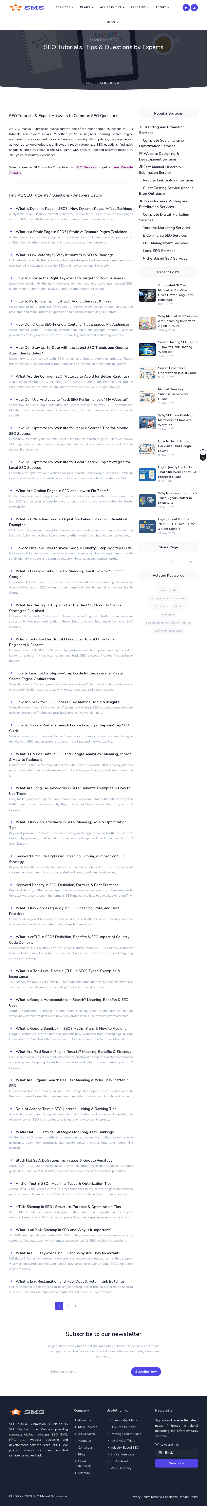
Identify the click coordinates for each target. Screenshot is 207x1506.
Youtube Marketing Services (166, 227)
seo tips (179, 606)
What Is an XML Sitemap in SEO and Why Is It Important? (64, 1229)
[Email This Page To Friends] (190, 561)
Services (63, 7)
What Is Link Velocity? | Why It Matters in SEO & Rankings (65, 255)
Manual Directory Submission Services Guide (173, 394)
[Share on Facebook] (146, 561)
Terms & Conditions (164, 1497)
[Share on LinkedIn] (161, 561)
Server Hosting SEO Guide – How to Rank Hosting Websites (177, 347)
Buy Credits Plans (123, 1427)
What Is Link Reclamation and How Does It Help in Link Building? (70, 1281)
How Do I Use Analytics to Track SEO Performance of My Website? (72, 399)
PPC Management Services (165, 243)
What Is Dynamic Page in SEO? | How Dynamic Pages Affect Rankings (74, 208)
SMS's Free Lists (122, 1454)
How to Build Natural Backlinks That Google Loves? (175, 446)
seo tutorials (168, 590)
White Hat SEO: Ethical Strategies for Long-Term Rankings (65, 1132)
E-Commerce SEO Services (164, 235)
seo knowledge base (168, 631)
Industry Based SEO (124, 1447)
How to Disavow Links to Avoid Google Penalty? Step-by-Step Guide (74, 548)
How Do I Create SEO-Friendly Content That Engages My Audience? (73, 324)
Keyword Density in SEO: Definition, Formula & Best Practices (67, 884)
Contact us (85, 1447)
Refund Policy (188, 1497)
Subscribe (176, 1463)
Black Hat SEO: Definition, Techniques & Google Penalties (64, 1160)
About (160, 7)
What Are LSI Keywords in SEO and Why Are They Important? (68, 1253)
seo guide (168, 614)
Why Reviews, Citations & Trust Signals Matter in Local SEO (177, 498)
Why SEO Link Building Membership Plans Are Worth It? (175, 420)
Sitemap (83, 1473)
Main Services (87, 1427)
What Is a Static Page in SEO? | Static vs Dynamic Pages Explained (71, 231)
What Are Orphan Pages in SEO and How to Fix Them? (62, 490)
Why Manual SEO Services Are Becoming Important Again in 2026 (178, 321)
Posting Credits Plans (125, 1434)
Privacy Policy (140, 1497)
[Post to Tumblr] (175, 561)
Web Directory (120, 1468)
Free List (138, 7)
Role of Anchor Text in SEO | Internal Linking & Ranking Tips (66, 1108)
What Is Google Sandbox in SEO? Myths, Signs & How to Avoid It (71, 1028)
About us (84, 1420)
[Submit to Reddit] (183, 561)
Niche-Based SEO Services (164, 258)
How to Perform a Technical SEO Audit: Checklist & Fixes (63, 301)
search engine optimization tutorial (168, 623)
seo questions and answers (168, 598)
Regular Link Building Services (168, 180)
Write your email (168, 1444)
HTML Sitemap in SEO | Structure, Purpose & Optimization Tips (68, 1206)
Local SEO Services (158, 250)
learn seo (159, 606)
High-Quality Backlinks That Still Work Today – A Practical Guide (177, 472)
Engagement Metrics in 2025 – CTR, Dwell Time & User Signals (176, 524)
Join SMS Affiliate (122, 1441)
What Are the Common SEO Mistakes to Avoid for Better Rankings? (72, 376)
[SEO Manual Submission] (38, 1411)
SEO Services (86, 167)
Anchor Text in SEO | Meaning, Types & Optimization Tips (64, 1183)
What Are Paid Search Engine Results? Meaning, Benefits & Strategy (73, 1051)
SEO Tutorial (119, 1461)
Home (90, 83)
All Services (110, 7)
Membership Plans (123, 1420)
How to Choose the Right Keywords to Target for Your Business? (70, 278)
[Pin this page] (168, 561)
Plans (85, 7)
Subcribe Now (146, 1371)
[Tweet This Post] (154, 561)
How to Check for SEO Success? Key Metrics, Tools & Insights (67, 702)
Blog (111, 22)
